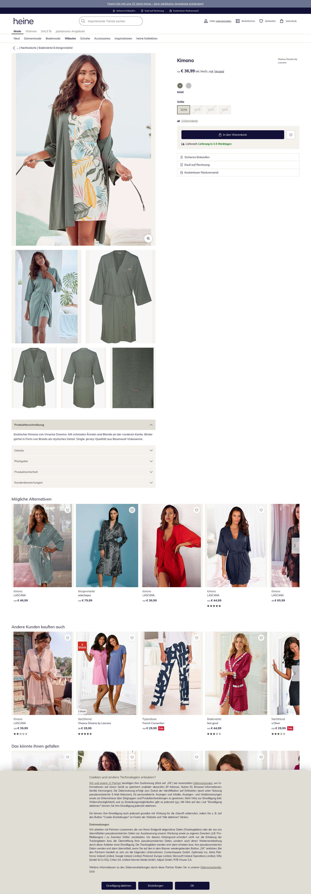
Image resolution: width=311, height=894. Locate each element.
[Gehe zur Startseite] (23, 21)
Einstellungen (155, 885)
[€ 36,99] (171, 545)
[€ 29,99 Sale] (171, 673)
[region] (155, 832)
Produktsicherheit (26, 472)
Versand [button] (219, 71)
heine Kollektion (146, 38)
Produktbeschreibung (29, 424)
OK (192, 885)
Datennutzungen (203, 783)
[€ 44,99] (236, 545)
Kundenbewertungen (28, 482)
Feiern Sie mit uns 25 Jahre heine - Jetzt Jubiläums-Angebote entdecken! (155, 3)
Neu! (17, 38)
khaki (180, 92)
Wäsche (70, 38)
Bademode (53, 38)
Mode (17, 31)
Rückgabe (21, 461)
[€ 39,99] (43, 673)
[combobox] (118, 21)
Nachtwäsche (29, 47)
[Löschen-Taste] (139, 21)
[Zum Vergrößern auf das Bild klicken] (148, 238)
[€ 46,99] (43, 545)
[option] (180, 86)
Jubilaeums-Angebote (70, 31)
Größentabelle (189, 120)
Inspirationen (123, 38)
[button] (13, 48)
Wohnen (31, 31)
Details (19, 450)
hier (177, 802)
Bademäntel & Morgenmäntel (56, 47)
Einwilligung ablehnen (118, 885)
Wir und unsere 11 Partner (105, 783)
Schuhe (85, 38)
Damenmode (32, 38)
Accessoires (102, 38)
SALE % (46, 31)
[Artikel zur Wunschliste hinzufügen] (290, 134)
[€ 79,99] (107, 545)
